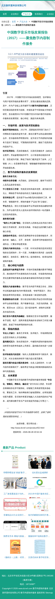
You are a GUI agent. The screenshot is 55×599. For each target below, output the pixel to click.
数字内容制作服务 (41, 588)
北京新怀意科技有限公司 (13, 5)
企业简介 (15, 14)
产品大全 (27, 14)
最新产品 (8, 447)
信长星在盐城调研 (40, 472)
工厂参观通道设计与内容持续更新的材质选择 (23, 494)
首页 (5, 14)
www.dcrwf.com (25, 588)
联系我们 (39, 14)
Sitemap (49, 593)
